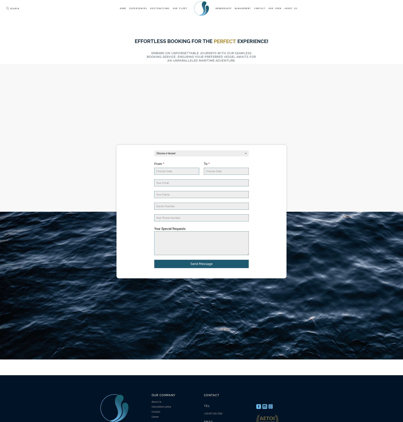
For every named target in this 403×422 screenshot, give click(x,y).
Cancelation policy (161, 406)
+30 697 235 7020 (213, 413)
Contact (156, 411)
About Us (156, 401)
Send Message (201, 264)
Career (155, 416)
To (207, 164)
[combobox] (201, 153)
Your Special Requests (170, 229)
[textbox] (198, 153)
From (159, 164)
